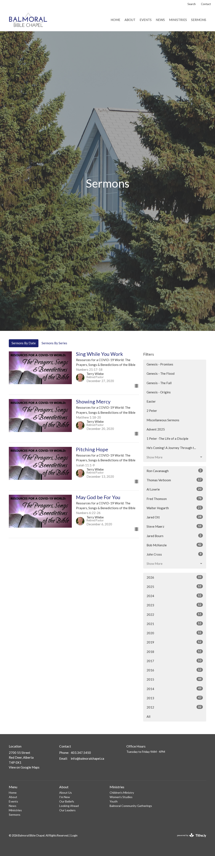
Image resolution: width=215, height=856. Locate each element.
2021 (174, 624)
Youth (114, 801)
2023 (174, 605)
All (148, 716)
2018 (174, 652)
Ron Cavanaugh (174, 471)
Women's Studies (121, 797)
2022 (174, 614)
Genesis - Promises (160, 364)
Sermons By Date (24, 343)
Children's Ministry (122, 792)
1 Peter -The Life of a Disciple (167, 438)
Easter (151, 401)
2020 (174, 633)
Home (115, 20)
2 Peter (152, 410)
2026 (174, 577)
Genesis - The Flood (160, 373)
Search (191, 4)
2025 (174, 586)
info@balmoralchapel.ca (87, 758)
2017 (174, 661)
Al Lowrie (174, 489)
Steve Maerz (174, 526)
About (130, 20)
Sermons (198, 20)
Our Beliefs (66, 801)
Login (74, 835)
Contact (206, 4)
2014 (174, 689)
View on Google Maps (24, 767)
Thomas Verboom (174, 480)
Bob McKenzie (174, 545)
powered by (189, 839)
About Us (65, 792)
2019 (174, 642)
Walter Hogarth (174, 508)
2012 (174, 707)
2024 (174, 596)
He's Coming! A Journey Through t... (171, 448)
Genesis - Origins (159, 392)
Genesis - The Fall (159, 383)
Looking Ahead (69, 806)
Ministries (178, 20)
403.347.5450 (81, 752)
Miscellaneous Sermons (163, 420)
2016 (174, 670)
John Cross (174, 554)
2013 (174, 698)
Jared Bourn (174, 536)
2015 (174, 679)
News (160, 20)
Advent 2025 (156, 429)
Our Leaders (67, 810)
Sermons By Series (54, 343)
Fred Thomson (174, 499)
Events (146, 20)
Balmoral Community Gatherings (131, 806)
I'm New (64, 797)
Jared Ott (174, 517)
